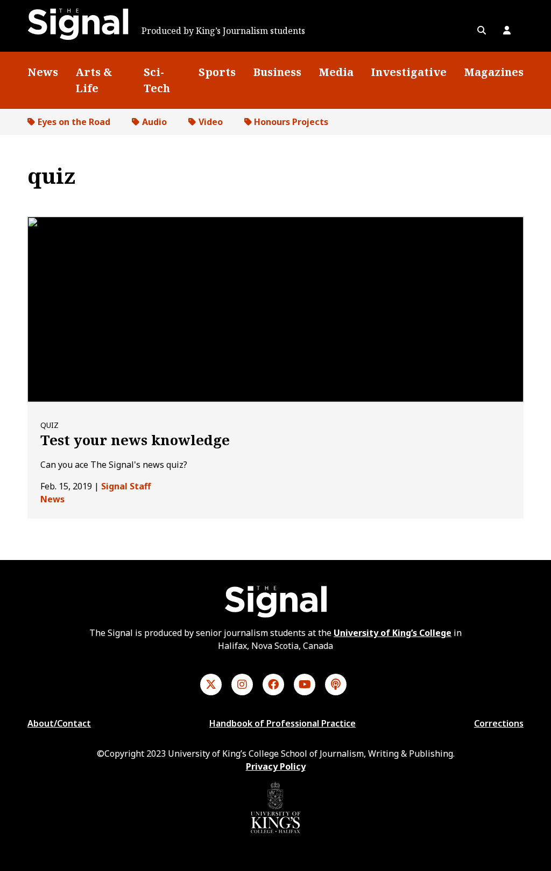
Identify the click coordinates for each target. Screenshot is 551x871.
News (42, 72)
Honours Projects (291, 122)
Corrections (499, 723)
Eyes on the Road (74, 122)
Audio (154, 122)
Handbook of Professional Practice (282, 723)
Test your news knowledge (135, 440)
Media (336, 72)
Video (211, 122)
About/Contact (59, 723)
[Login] (507, 30)
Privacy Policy (276, 766)
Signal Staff (126, 486)
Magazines (494, 72)
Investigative (409, 72)
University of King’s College (392, 633)
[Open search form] (482, 30)
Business (277, 72)
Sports (217, 72)
